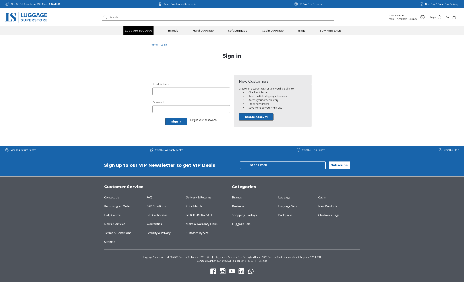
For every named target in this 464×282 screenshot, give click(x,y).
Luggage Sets (287, 206)
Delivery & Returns (198, 197)
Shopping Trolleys (244, 215)
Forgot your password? (203, 120)
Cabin (322, 197)
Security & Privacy (159, 233)
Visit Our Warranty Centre (169, 150)
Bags (301, 30)
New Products (327, 206)
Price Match (194, 206)
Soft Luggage (237, 30)
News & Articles (114, 224)
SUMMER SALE (330, 30)
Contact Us (111, 197)
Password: (158, 102)
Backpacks (285, 215)
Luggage (284, 197)
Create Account (256, 117)
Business (238, 206)
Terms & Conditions (117, 233)
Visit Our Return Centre (23, 150)
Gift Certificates (157, 215)
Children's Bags (328, 215)
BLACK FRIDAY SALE (199, 215)
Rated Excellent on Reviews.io (180, 4)
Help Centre (112, 215)
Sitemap (109, 242)
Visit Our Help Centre (313, 150)
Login (433, 17)
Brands (173, 30)
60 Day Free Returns (311, 4)
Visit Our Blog (451, 150)
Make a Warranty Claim (202, 224)
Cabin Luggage (273, 30)
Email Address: (160, 84)
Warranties (154, 224)
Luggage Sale (241, 224)
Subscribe (339, 165)
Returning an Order (117, 206)
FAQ (149, 197)
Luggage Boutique (138, 30)
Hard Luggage (203, 30)
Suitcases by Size (197, 233)
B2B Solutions (156, 206)
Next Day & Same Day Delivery (442, 4)
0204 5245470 (396, 15)
